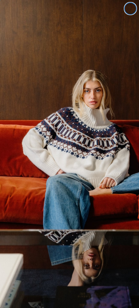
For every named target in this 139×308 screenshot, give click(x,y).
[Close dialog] (130, 8)
